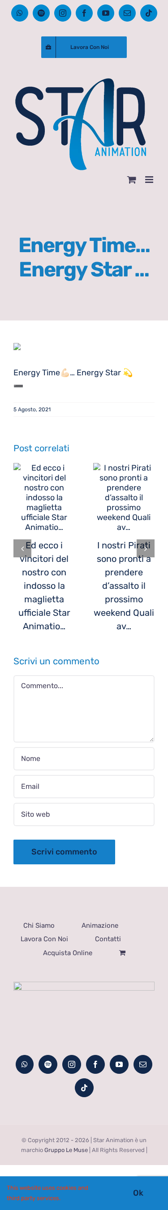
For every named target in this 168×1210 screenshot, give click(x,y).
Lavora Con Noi (44, 939)
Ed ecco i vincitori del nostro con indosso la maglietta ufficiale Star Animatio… (44, 586)
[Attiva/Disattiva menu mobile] (150, 179)
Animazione (100, 925)
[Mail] (143, 1064)
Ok (138, 1193)
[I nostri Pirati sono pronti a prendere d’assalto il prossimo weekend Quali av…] (124, 497)
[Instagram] (71, 1064)
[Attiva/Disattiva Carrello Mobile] (131, 179)
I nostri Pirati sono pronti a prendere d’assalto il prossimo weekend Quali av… (124, 586)
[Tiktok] (84, 1087)
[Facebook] (95, 1064)
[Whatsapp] (25, 1064)
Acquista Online (67, 953)
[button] (22, 548)
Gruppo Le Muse (66, 1150)
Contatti (108, 939)
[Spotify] (48, 1064)
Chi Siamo (39, 925)
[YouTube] (119, 1064)
